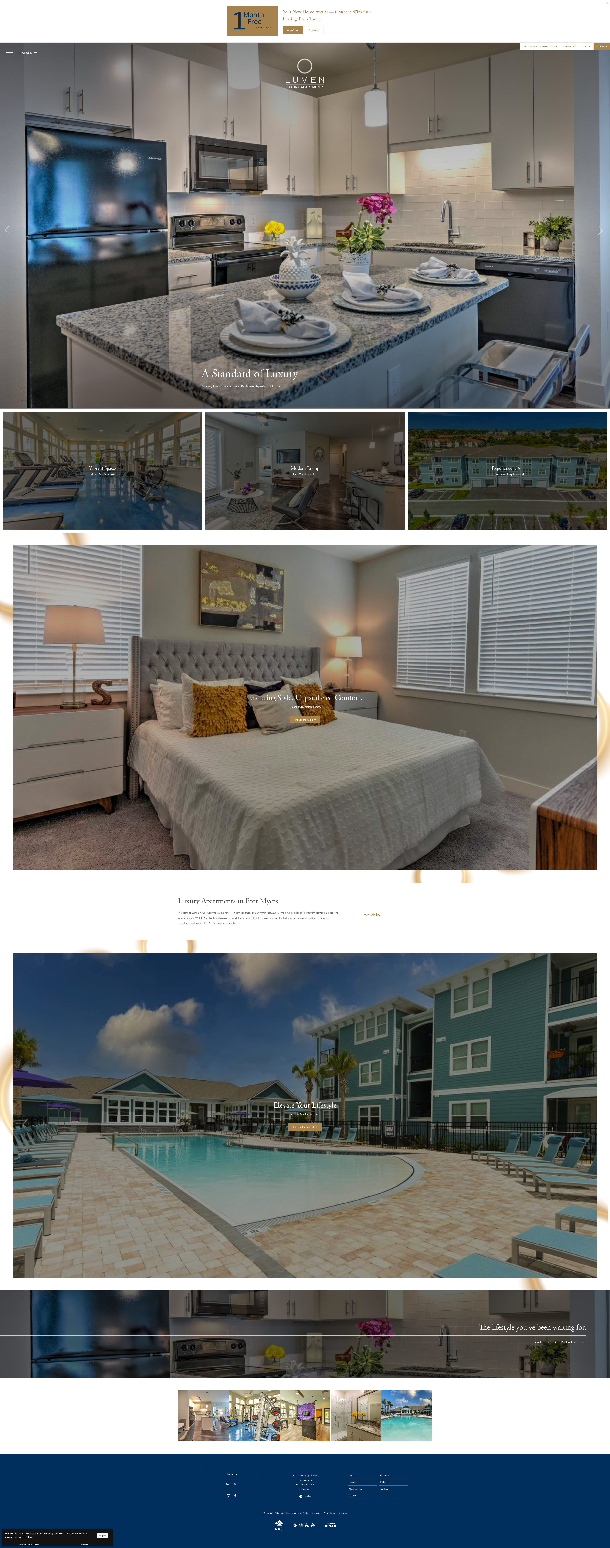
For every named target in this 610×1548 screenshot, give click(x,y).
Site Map (343, 1512)
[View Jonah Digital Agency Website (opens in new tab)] (330, 1525)
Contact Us (542, 1342)
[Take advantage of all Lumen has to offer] (305, 1415)
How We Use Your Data (29, 1544)
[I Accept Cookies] (111, 1532)
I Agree (102, 1535)
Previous (7, 230)
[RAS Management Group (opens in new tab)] (279, 1530)
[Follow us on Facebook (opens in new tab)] (235, 1496)
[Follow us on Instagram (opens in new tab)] (228, 1496)
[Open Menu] (9, 52)
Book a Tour (569, 1342)
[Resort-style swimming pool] (406, 1415)
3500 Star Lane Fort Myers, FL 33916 (305, 1482)
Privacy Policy (329, 1512)
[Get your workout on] (254, 1415)
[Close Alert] (606, 4)
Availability (26, 52)
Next (600, 230)
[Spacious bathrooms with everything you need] (356, 1415)
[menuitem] (362, 1475)
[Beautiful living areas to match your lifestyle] (203, 1415)
